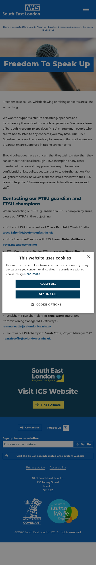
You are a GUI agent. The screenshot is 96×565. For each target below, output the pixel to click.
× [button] (88, 257)
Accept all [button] (48, 284)
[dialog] (48, 282)
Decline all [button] (48, 294)
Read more (32, 274)
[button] (48, 304)
